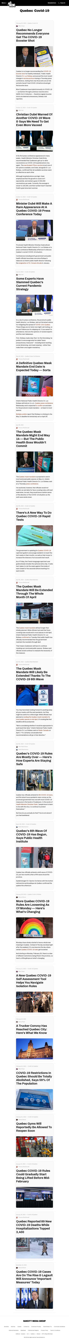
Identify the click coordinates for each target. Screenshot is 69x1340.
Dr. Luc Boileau (27, 76)
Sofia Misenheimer (23, 749)
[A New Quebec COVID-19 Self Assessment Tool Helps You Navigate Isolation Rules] (34, 1002)
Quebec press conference (44, 403)
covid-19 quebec (32, 107)
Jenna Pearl (21, 1021)
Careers (19, 1326)
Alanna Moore (22, 897)
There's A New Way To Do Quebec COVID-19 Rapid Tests (33, 516)
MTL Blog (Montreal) (47, 1334)
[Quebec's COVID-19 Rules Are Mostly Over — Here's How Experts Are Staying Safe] (34, 780)
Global (38, 1334)
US (28, 1334)
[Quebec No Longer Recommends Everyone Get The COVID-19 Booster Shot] (34, 56)
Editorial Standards (14, 1330)
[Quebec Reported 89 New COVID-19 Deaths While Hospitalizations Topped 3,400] (34, 1248)
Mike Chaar (21, 26)
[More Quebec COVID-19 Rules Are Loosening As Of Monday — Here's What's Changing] (34, 927)
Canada (23, 1334)
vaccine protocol (29, 78)
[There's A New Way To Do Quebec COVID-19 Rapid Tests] (34, 535)
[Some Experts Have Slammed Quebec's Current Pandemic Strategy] (34, 305)
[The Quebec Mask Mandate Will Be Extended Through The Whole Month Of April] (34, 613)
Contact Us (26, 1326)
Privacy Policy (44, 1330)
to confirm (39, 405)
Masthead (23, 1330)
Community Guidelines (59, 1326)
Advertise (6, 1326)
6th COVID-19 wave (45, 795)
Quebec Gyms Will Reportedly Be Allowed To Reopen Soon (34, 1127)
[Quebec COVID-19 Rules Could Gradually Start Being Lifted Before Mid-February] (34, 1197)
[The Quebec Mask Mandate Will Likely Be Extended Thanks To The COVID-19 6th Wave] (34, 695)
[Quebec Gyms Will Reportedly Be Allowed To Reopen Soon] (34, 1146)
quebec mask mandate (31, 579)
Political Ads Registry (33, 1330)
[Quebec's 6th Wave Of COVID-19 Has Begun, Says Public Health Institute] (34, 857)
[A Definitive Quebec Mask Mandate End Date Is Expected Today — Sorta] (34, 386)
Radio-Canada (43, 730)
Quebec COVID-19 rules (29, 949)
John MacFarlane (23, 746)
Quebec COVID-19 (44, 550)
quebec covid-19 (33, 23)
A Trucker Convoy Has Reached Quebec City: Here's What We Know (31, 1029)
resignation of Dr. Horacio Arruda (30, 263)
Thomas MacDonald (23, 199)
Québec (33, 1334)
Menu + (4, 3)
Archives (13, 1326)
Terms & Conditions (55, 1330)
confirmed (25, 637)
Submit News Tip (47, 1326)
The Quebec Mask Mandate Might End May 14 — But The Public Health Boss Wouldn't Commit (33, 439)
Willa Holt (20, 110)
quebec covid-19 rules (34, 894)
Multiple (19, 414)
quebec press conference (32, 356)
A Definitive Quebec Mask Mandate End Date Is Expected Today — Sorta (34, 366)
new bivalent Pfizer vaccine (33, 165)
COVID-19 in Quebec (43, 325)
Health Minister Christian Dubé (26, 804)
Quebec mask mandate (27, 477)
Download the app (36, 1326)
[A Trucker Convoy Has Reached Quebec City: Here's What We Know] (34, 1048)
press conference (32, 484)
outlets (24, 414)
